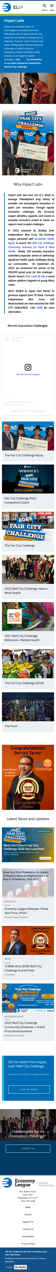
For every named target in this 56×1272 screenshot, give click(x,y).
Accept (9, 1267)
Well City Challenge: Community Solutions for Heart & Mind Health (31, 247)
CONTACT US (28, 1148)
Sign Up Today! (29, 1089)
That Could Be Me (35, 276)
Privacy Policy (28, 1243)
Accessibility (28, 1236)
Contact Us (28, 1229)
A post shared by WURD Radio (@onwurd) (28, 411)
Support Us (28, 1221)
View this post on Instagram (28, 374)
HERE (40, 307)
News (28, 1207)
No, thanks (20, 1267)
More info (9, 1261)
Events (28, 1214)
